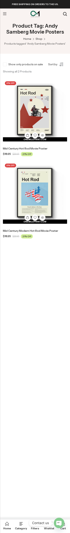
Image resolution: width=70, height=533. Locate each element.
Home (27, 39)
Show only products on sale (25, 64)
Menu (4, 14)
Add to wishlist (35, 135)
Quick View (42, 135)
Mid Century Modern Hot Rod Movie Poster (30, 231)
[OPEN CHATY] (59, 523)
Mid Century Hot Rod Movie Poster (25, 148)
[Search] (65, 14)
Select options (27, 135)
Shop (39, 39)
